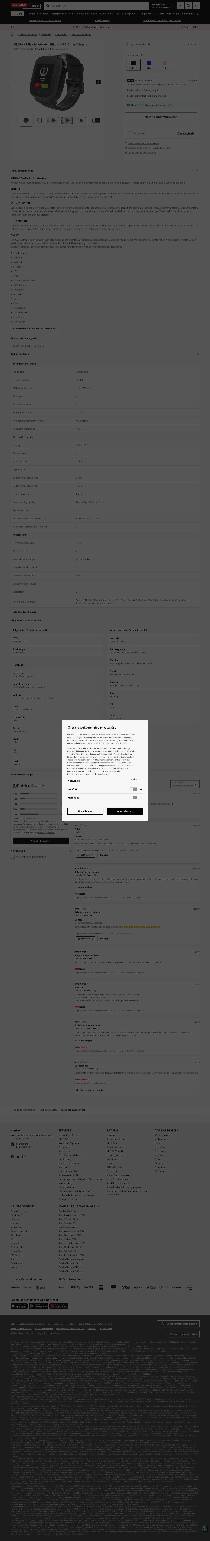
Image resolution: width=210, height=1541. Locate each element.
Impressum (90, 774)
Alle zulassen (124, 811)
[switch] (133, 789)
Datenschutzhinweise (75, 774)
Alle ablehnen (85, 811)
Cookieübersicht (102, 774)
